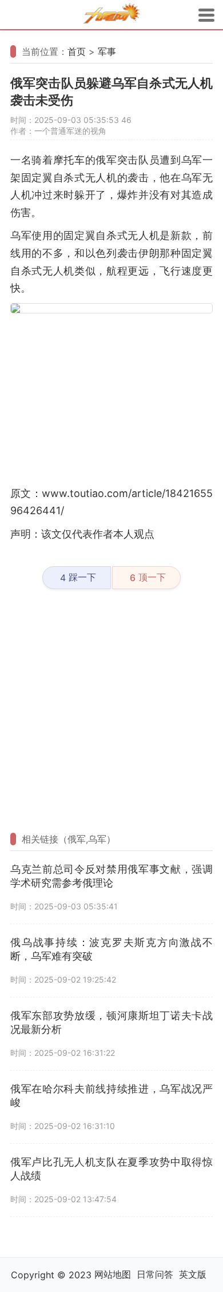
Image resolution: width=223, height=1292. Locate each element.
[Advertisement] (111, 399)
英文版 (192, 1274)
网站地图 (112, 1274)
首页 (76, 51)
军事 (107, 51)
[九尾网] (111, 15)
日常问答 (155, 1274)
